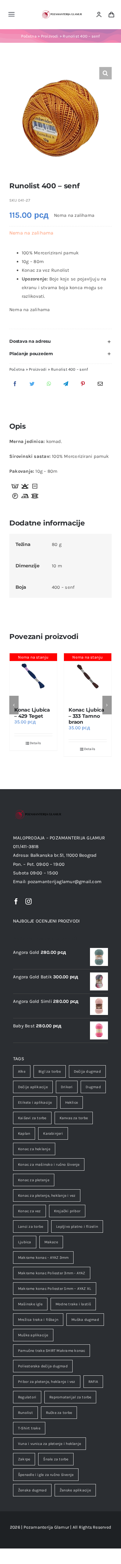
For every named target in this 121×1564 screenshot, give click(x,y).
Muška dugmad (85, 1319)
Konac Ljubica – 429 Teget (32, 713)
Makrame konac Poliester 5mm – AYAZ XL (54, 1288)
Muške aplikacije (33, 1335)
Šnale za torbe (55, 1459)
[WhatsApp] (49, 384)
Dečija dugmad (87, 1071)
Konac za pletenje (33, 1180)
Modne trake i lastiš (73, 1304)
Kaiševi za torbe (32, 1118)
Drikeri (67, 1087)
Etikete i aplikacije (35, 1102)
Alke (21, 1071)
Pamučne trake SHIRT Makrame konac (51, 1350)
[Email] (100, 384)
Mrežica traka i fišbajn (38, 1319)
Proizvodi (50, 36)
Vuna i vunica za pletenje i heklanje (49, 1443)
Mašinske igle (30, 1304)
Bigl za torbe (49, 1071)
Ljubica (24, 1242)
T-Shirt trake (29, 1428)
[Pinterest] (82, 384)
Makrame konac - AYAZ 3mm (43, 1257)
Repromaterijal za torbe (70, 1397)
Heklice (71, 1102)
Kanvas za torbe (74, 1118)
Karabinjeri (53, 1133)
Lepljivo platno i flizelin (77, 1226)
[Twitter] (32, 384)
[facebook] (16, 901)
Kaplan (24, 1133)
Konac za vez (29, 1211)
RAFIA (93, 1381)
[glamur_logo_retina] (61, 11)
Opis (17, 426)
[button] (60, 341)
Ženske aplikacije (75, 1490)
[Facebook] (14, 384)
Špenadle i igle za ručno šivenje (46, 1474)
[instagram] (28, 901)
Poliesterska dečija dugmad (43, 1366)
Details (35, 743)
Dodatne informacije (47, 523)
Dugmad (93, 1087)
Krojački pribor (67, 1211)
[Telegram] (65, 384)
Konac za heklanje (34, 1149)
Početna (29, 36)
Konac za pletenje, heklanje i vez (46, 1195)
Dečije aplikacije (33, 1087)
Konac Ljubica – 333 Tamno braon (86, 716)
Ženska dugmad (32, 1490)
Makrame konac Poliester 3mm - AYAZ (51, 1273)
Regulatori (27, 1397)
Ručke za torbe (59, 1412)
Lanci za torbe (30, 1226)
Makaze (51, 1242)
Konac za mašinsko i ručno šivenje (48, 1164)
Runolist (25, 1412)
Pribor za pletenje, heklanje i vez (46, 1381)
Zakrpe (24, 1459)
